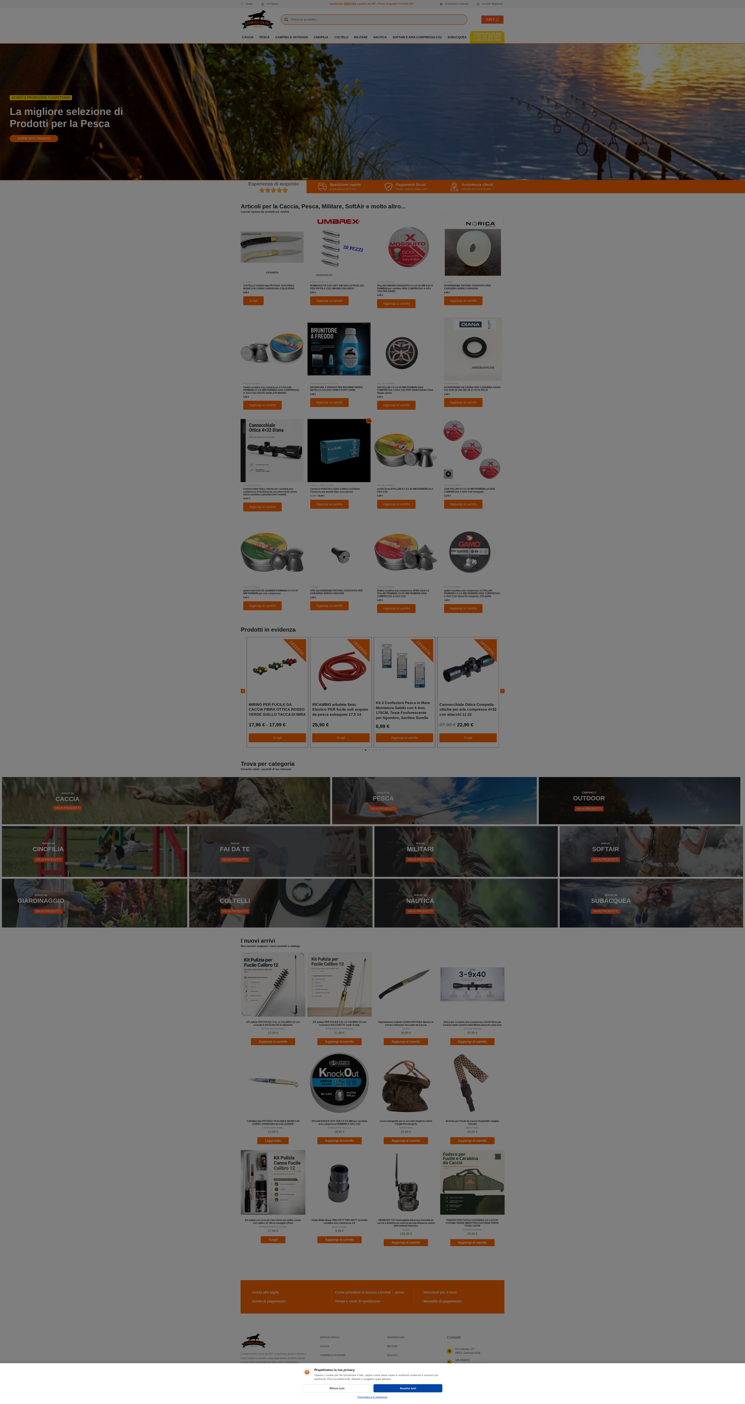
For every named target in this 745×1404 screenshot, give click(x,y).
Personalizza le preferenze (372, 1397)
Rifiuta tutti (337, 1388)
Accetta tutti (408, 1388)
